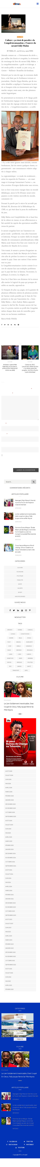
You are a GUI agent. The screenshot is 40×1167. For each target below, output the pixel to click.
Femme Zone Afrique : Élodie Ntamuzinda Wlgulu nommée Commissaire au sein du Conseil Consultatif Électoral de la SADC (25, 532)
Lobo (19, 654)
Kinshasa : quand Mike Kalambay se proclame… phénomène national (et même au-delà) (9, 367)
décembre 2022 (10, 961)
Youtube (21, 1165)
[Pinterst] (30, 610)
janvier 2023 (9, 957)
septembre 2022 (10, 973)
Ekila (20, 638)
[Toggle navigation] (37, 3)
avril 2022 (8, 994)
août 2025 (8, 829)
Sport (20, 592)
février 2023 (9, 953)
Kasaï (9, 650)
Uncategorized (20, 596)
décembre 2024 (10, 862)
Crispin (11, 638)
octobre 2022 (10, 969)
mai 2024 (8, 891)
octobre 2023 (10, 920)
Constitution (25, 634)
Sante (20, 584)
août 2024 (8, 879)
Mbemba (30, 658)
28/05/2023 (18, 522)
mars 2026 (8, 800)
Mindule (19, 662)
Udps (26, 670)
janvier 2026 (9, 809)
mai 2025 (8, 842)
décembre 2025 (10, 813)
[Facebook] (10, 610)
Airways (9, 630)
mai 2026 (8, 792)
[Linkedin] (18, 610)
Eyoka (29, 638)
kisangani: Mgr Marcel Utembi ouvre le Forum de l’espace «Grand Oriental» (25, 502)
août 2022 (8, 977)
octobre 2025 (10, 821)
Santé (29, 666)
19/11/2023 (18, 540)
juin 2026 (8, 788)
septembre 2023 (10, 924)
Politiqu (30, 662)
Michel (9, 662)
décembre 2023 (10, 912)
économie (20, 571)
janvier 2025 (9, 858)
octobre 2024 (10, 870)
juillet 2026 (9, 784)
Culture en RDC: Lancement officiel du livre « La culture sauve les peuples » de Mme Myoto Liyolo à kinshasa (30, 368)
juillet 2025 (9, 833)
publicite (20, 580)
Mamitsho (10, 658)
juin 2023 (8, 936)
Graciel (18, 642)
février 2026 (9, 805)
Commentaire (7, 394)
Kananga (29, 646)
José (9, 646)
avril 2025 (8, 846)
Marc (20, 658)
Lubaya (29, 654)
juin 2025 (8, 837)
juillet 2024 (9, 883)
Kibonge (18, 650)
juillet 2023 (9, 932)
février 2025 (9, 854)
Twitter (29, 1159)
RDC (10, 666)
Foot (9, 642)
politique (20, 576)
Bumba (20, 630)
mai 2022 (8, 990)
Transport (16, 670)
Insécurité (29, 642)
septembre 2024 (10, 875)
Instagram (13, 1162)
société (20, 588)
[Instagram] (26, 610)
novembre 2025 (10, 817)
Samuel (19, 666)
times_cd (12, 51)
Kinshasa (29, 650)
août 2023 (8, 928)
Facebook (13, 1159)
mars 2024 (8, 899)
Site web (4, 445)
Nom (3, 424)
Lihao (10, 654)
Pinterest (30, 1162)
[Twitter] (14, 610)
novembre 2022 (10, 965)
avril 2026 (8, 796)
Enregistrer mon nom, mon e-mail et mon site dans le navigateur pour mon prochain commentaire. (18, 461)
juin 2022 (8, 986)
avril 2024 (8, 895)
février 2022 (9, 998)
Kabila (18, 646)
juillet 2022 (9, 982)
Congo (13, 634)
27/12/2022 (18, 508)
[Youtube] (22, 610)
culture (20, 37)
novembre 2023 (10, 916)
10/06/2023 (18, 555)
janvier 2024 (9, 907)
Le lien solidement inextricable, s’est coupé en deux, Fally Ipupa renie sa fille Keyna (25, 516)
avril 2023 (8, 945)
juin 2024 (8, 887)
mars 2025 (8, 850)
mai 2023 (8, 940)
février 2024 (9, 903)
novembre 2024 (10, 866)
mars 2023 (8, 949)
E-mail (4, 434)
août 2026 (8, 780)
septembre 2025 (10, 825)
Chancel (30, 630)
